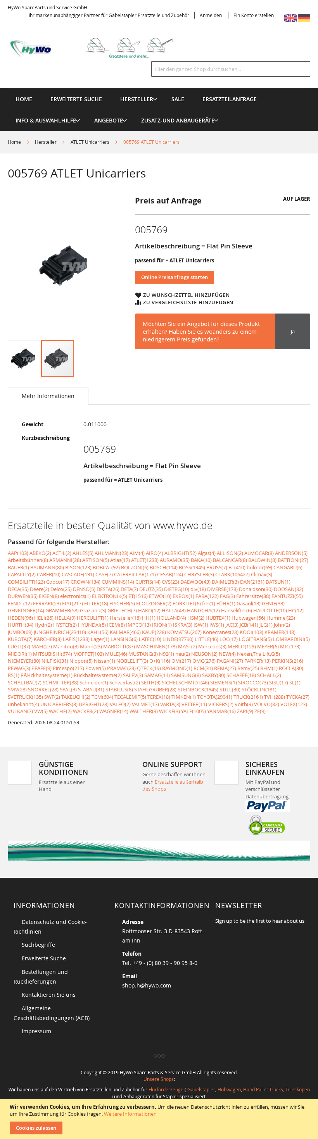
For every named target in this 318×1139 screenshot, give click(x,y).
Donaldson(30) (256, 589)
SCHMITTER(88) (60, 682)
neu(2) (182, 653)
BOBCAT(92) (106, 567)
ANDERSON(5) (291, 553)
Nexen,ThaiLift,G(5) (258, 653)
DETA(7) (129, 589)
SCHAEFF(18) (241, 675)
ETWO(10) (160, 596)
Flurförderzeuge (166, 1089)
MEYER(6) (268, 646)
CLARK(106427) (232, 574)
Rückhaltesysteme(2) (98, 675)
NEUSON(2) (204, 653)
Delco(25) (61, 589)
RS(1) (13, 675)
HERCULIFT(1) (93, 617)
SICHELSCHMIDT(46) (185, 682)
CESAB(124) (170, 574)
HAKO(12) (149, 610)
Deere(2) (39, 589)
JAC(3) (231, 624)
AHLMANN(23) (111, 553)
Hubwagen (229, 1089)
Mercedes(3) (212, 646)
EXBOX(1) (183, 596)
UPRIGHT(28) (94, 704)
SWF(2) (52, 696)
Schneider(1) (94, 682)
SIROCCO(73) (253, 682)
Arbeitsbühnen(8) (28, 560)
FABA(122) (207, 596)
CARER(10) (48, 574)
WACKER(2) (85, 711)
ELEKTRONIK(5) (109, 596)
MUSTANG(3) (143, 653)
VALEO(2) (120, 704)
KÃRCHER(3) (48, 639)
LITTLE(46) (206, 639)
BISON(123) (78, 567)
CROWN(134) (85, 581)
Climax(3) (261, 574)
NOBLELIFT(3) (132, 660)
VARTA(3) (170, 704)
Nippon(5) (81, 660)
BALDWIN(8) (262, 560)
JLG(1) (266, 624)
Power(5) (95, 668)
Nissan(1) (104, 660)
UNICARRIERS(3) (59, 704)
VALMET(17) (145, 704)
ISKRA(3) (182, 624)
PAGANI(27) (230, 660)
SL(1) (295, 682)
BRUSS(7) (216, 567)
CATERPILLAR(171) (135, 574)
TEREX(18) (158, 696)
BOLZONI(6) (135, 567)
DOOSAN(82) (288, 589)
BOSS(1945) (192, 567)
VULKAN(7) (20, 711)
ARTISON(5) (95, 560)
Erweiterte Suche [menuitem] (76, 99)
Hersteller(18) (125, 617)
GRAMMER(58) (62, 610)
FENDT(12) (20, 603)
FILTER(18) (96, 603)
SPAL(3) (68, 689)
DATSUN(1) (278, 581)
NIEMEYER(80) (24, 660)
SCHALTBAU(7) (24, 682)
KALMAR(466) (125, 632)
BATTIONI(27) (293, 560)
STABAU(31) (91, 689)
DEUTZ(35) (151, 589)
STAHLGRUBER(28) (155, 689)
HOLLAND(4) (171, 617)
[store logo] (98, 48)
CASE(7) (104, 574)
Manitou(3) (66, 646)
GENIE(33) (273, 603)
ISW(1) (201, 624)
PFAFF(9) (41, 668)
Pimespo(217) (68, 668)
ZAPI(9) (245, 711)
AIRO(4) (154, 553)
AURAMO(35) (175, 560)
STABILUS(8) (119, 689)
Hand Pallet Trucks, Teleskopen (276, 1089)
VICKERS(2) (220, 704)
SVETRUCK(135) (25, 696)
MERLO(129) (242, 646)
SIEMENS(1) (223, 682)
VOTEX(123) (293, 704)
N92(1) (166, 653)
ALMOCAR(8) (259, 553)
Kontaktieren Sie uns (49, 994)
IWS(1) (216, 624)
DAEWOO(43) (195, 581)
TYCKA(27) (297, 696)
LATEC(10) (150, 639)
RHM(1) (269, 668)
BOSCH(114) (164, 567)
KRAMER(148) (280, 632)
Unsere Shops (158, 1079)
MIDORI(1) (20, 653)
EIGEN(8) (49, 596)
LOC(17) (228, 639)
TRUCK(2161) (248, 696)
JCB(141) (249, 624)
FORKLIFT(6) (187, 603)
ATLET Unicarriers (90, 142)
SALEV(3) (133, 675)
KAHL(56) (98, 632)
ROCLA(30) (291, 668)
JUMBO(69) (20, 632)
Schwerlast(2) (124, 682)
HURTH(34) (20, 624)
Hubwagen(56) (248, 617)
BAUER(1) (18, 567)
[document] (160, 1118)
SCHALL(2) (269, 675)
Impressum (36, 1031)
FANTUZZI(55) (287, 596)
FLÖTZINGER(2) (153, 603)
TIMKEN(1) (183, 696)
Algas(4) (207, 553)
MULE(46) (116, 653)
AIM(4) (137, 553)
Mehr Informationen (48, 396)
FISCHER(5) (122, 603)
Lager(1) (100, 639)
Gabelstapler (201, 1089)
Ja (293, 331)
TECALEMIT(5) (130, 696)
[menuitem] (136, 99)
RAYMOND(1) (177, 668)
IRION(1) (162, 624)
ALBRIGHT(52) (180, 553)
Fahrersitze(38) (253, 596)
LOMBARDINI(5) (291, 639)
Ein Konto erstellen (253, 15)
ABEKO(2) (40, 553)
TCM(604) (102, 696)
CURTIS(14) (148, 581)
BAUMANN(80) (47, 567)
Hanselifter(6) (236, 610)
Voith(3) (244, 704)
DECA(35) (18, 589)
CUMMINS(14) (118, 581)
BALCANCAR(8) (230, 560)
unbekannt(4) (23, 704)
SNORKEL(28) (43, 689)
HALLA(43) (174, 610)
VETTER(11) (194, 704)
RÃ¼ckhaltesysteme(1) (47, 675)
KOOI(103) (251, 632)
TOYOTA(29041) (214, 696)
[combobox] (230, 69)
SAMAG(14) (157, 675)
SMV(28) (17, 689)
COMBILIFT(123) (26, 581)
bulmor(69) (259, 567)
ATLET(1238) (145, 560)
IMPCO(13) (138, 624)
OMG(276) (204, 660)
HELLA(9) (65, 617)
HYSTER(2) (65, 624)
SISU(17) (278, 682)
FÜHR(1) (225, 603)
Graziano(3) (93, 610)
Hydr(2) (43, 624)
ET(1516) (138, 596)
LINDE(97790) (178, 639)
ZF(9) (260, 711)
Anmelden (211, 15)
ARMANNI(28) (65, 560)
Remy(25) (248, 668)
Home (14, 142)
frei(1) (208, 603)
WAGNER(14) (113, 711)
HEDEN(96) (20, 617)
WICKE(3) (169, 711)
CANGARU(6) (287, 567)
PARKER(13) (257, 660)
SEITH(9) (151, 682)
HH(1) (149, 617)
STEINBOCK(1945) (198, 689)
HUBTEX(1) (218, 617)
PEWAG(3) (19, 668)
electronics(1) (75, 596)
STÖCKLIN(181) (259, 689)
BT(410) (236, 567)
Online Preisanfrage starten (174, 277)
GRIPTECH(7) (122, 610)
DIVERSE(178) (222, 589)
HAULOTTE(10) (270, 610)
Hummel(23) (280, 617)
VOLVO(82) (266, 704)
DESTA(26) (108, 589)
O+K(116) (159, 660)
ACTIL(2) (61, 553)
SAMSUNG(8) (186, 675)
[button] (24, 358)
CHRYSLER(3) (199, 574)
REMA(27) (225, 668)
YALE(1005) (193, 711)
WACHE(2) (60, 711)
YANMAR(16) (221, 711)
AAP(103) (18, 553)
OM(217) (181, 660)
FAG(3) (227, 596)
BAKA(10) (201, 560)
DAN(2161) (252, 581)
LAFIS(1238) (76, 639)
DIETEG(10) (176, 589)
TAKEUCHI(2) (75, 696)
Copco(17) (57, 581)
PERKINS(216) (287, 660)
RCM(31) (203, 668)
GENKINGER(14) (26, 610)
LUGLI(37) (19, 646)
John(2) (282, 624)
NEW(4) (227, 653)
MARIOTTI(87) (119, 646)
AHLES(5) (83, 553)
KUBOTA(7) (20, 639)
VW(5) (41, 711)
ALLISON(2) (230, 553)
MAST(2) (187, 646)
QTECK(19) (149, 668)
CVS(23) (170, 581)
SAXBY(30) (213, 675)
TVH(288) (274, 696)
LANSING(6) (124, 639)
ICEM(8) (116, 624)
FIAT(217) (72, 603)
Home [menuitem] (24, 99)
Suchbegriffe (38, 944)
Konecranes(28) (220, 632)
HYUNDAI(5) (92, 624)
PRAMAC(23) (121, 668)
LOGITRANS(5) (255, 639)
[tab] (48, 396)
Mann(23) (91, 646)
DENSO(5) (84, 589)
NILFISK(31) (54, 660)
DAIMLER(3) (225, 581)
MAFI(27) (41, 646)
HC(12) (296, 610)
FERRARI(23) (47, 603)
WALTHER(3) (144, 711)
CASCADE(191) (78, 574)
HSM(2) (195, 617)
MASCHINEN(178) (156, 646)
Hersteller (46, 142)
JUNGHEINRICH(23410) (60, 632)
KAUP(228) (154, 632)
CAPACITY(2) (22, 574)
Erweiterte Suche (44, 958)
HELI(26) (44, 617)
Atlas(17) (120, 560)
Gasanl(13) (249, 603)
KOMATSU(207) (184, 632)
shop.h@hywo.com (146, 985)
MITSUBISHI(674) (52, 653)
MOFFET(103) (88, 653)
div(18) (198, 589)
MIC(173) (290, 646)
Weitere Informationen (130, 1113)
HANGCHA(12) (203, 610)
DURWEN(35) (23, 596)
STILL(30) (229, 689)
